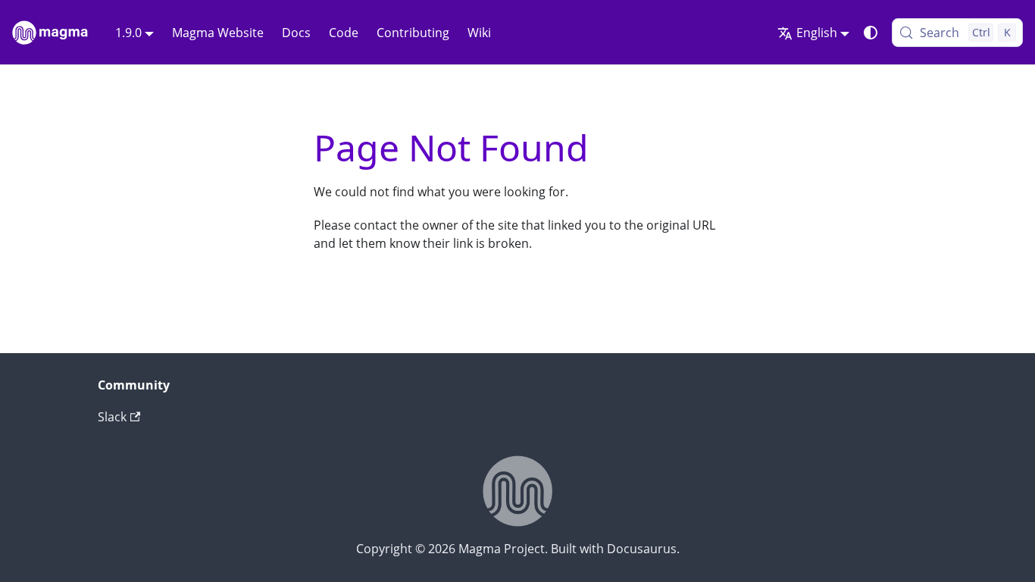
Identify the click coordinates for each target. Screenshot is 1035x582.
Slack (112, 416)
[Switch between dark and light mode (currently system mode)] (870, 32)
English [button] (816, 32)
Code (343, 32)
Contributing (413, 32)
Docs (296, 32)
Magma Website (218, 32)
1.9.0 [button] (128, 32)
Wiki (479, 32)
